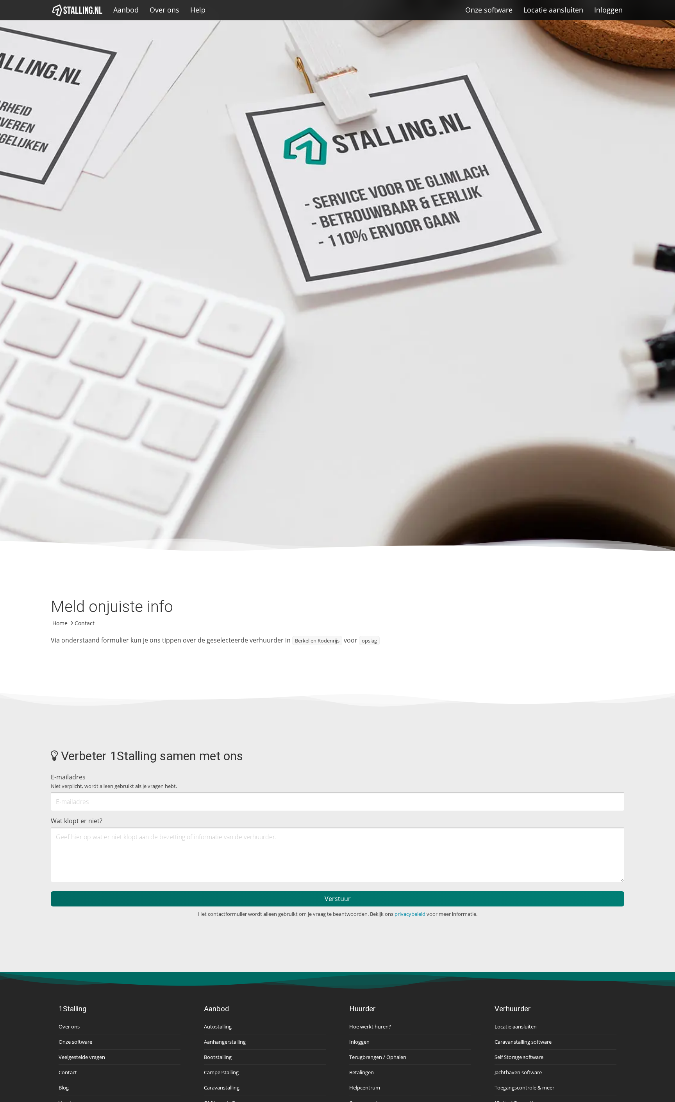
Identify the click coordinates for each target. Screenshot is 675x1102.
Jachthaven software (518, 1072)
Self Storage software (519, 1057)
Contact (68, 1072)
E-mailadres (114, 781)
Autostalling (218, 1026)
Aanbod (126, 9)
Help (197, 9)
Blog (64, 1087)
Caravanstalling (221, 1087)
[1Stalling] (77, 10)
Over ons (164, 9)
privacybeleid (410, 913)
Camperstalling (221, 1072)
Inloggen (608, 9)
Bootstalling (218, 1057)
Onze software (488, 9)
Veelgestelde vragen (82, 1057)
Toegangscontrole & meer (524, 1087)
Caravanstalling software (523, 1041)
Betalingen (361, 1072)
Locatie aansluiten (553, 9)
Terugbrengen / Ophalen (377, 1057)
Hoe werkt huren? (370, 1026)
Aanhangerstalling (225, 1041)
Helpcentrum (364, 1087)
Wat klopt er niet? (76, 821)
